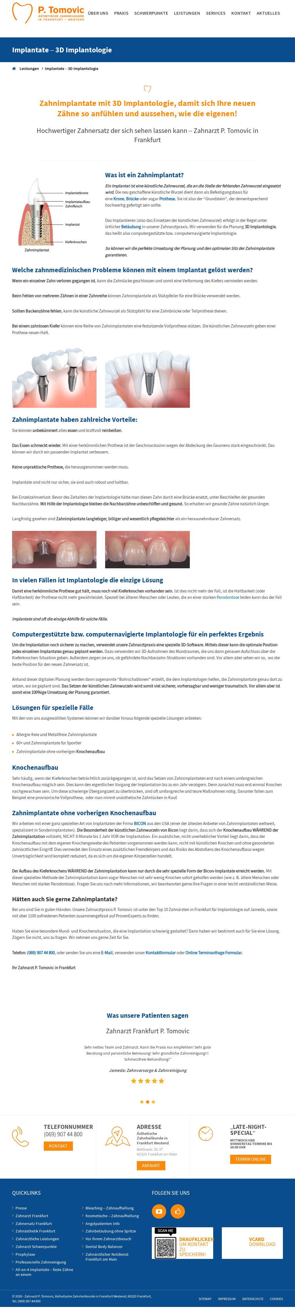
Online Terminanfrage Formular (213, 952)
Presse (21, 1208)
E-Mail (107, 952)
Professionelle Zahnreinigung (41, 1262)
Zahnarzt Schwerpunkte (36, 1246)
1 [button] (141, 1101)
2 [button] (147, 1101)
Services (216, 13)
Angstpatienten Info (103, 1223)
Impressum (227, 1299)
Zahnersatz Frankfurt (34, 1223)
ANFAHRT (151, 1165)
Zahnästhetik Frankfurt (35, 1231)
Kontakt (241, 13)
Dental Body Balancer (104, 1246)
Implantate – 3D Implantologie (71, 68)
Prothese (167, 198)
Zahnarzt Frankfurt (32, 1215)
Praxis (121, 13)
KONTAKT (58, 1146)
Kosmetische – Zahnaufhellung (112, 1215)
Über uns (98, 13)
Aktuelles (268, 13)
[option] (147, 1071)
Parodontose (228, 597)
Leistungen (187, 13)
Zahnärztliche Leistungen (37, 1238)
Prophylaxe (25, 1254)
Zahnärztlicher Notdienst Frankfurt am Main (107, 1257)
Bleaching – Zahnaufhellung (110, 1208)
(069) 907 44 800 (41, 952)
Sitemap (205, 1299)
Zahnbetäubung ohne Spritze (111, 1231)
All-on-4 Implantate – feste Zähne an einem (44, 1272)
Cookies (276, 1299)
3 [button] (153, 1101)
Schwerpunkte (151, 13)
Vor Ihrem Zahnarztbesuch (108, 1238)
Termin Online (250, 1159)
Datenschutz (252, 1299)
